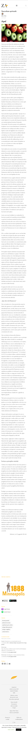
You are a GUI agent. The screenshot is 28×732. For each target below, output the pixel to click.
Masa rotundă (14, 702)
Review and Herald (14, 712)
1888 (14, 693)
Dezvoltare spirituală (8, 11)
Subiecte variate (14, 695)
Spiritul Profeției (14, 691)
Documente (14, 704)
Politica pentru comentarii (5, 638)
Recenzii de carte (14, 697)
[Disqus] (14, 554)
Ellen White (3, 16)
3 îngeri (14, 707)
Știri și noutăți (14, 706)
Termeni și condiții (7, 718)
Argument (14, 687)
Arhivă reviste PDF (14, 689)
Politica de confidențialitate (19, 718)
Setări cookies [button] (11, 729)
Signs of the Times (14, 711)
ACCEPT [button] (18, 729)
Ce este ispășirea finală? (11, 652)
